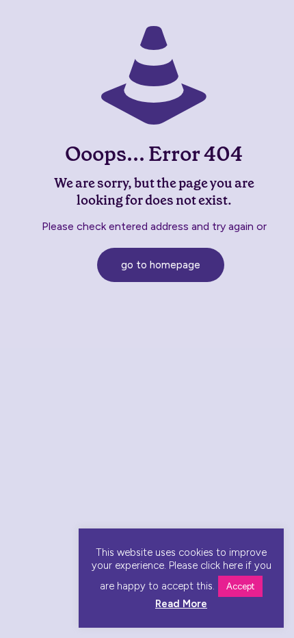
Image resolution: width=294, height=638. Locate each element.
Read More (181, 604)
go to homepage (160, 265)
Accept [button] (240, 586)
